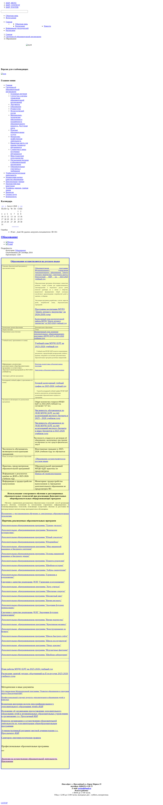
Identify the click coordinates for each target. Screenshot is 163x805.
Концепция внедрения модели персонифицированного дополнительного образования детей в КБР (27, 705)
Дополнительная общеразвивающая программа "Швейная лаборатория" (34, 654)
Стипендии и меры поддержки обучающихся (18, 151)
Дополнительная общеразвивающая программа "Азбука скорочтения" (33, 570)
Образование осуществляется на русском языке (35, 261)
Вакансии (10, 192)
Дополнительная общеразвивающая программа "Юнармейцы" (30, 542)
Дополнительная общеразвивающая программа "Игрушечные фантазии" (34, 650)
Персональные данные (15, 182)
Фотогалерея (11, 18)
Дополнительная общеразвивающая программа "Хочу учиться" (30, 586)
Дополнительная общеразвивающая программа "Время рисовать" (31, 600)
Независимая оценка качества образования (14, 178)
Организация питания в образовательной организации (20, 162)
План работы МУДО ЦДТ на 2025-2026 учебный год (27, 669)
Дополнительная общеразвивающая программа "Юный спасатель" (32, 537)
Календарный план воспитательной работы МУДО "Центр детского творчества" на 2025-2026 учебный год (51, 321)
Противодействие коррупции (13, 185)
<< (3, 206)
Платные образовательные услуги (17, 132)
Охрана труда (11, 194)
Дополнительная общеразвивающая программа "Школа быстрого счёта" (34, 636)
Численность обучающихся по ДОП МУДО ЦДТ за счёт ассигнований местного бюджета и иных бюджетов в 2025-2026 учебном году (50, 428)
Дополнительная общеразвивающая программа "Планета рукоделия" (33, 561)
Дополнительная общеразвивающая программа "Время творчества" (32, 619)
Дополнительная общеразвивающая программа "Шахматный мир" (31, 596)
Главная (9, 85)
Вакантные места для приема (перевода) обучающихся (19, 145)
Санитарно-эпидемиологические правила (21, 737)
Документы (15, 104)
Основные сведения (19, 94)
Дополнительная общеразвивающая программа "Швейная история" (32, 565)
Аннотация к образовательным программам (49, 370)
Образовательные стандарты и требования (18, 169)
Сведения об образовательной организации (12, 89)
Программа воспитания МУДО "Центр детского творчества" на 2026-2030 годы (50, 312)
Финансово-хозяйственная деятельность (16, 139)
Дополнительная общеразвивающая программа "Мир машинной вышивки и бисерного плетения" (31, 547)
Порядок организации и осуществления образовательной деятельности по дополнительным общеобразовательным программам (29, 723)
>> (21, 206)
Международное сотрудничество (17, 157)
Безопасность (11, 197)
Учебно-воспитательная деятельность (15, 174)
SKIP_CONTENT (13, 5)
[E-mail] (9, 244)
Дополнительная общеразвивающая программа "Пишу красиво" (31, 645)
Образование (16, 107)
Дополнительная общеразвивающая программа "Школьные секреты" (33, 591)
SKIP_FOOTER (12, 7)
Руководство (16, 109)
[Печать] (9, 242)
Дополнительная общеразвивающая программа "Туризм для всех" (31, 525)
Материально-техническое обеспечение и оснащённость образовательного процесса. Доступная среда (19, 121)
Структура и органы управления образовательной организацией (19, 99)
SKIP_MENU (11, 3)
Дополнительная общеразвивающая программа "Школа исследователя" (34, 641)
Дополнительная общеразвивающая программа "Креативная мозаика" (33, 624)
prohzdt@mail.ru (84, 788)
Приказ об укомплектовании (48, 473)
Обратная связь (12, 16)
